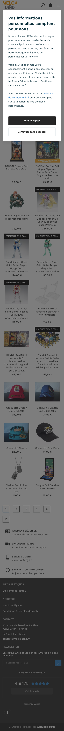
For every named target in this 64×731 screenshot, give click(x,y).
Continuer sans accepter (32, 132)
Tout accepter (32, 120)
